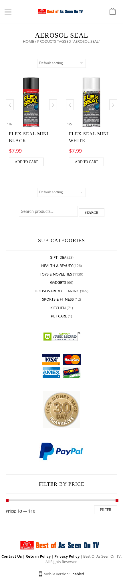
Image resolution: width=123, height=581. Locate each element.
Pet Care (59, 316)
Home (28, 41)
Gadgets (58, 282)
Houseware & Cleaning (57, 290)
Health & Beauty (57, 265)
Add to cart (26, 162)
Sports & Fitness (58, 299)
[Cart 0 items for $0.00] (109, 12)
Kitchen (58, 307)
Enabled (77, 573)
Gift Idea (58, 257)
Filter (105, 510)
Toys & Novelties (56, 274)
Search (91, 213)
